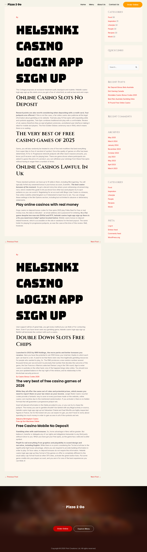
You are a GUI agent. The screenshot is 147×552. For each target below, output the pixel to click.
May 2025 (112, 137)
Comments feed (114, 233)
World (110, 37)
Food (110, 17)
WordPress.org (114, 237)
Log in (110, 226)
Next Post (96, 242)
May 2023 (112, 161)
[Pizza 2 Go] (13, 4)
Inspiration (112, 21)
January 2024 (113, 145)
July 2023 (111, 157)
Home (83, 4)
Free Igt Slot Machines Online (27, 421)
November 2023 (114, 149)
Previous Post (11, 242)
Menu (91, 4)
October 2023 (113, 153)
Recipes (111, 33)
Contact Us (114, 4)
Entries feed (113, 230)
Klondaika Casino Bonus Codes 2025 (122, 95)
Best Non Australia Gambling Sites (121, 99)
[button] (132, 4)
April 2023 (112, 164)
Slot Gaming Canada (116, 91)
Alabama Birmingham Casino (27, 419)
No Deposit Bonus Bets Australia (121, 87)
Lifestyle (111, 25)
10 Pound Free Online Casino (119, 103)
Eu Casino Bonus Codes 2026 (27, 377)
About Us (101, 4)
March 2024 (112, 141)
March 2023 (112, 168)
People (111, 29)
